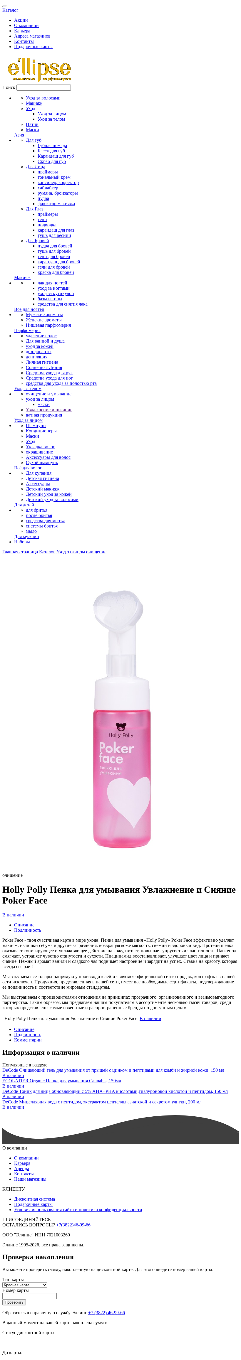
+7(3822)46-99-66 (73, 1224)
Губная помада (52, 145)
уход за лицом (40, 399)
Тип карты (13, 1279)
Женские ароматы (44, 319)
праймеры (48, 171)
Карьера (22, 30)
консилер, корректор (58, 182)
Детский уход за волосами (52, 499)
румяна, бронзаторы (58, 193)
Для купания (38, 473)
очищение (96, 551)
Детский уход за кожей (49, 494)
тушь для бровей (54, 251)
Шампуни (36, 425)
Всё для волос (28, 467)
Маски (32, 129)
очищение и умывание (48, 393)
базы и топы (50, 298)
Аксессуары (38, 483)
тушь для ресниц (54, 235)
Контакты (24, 41)
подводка (47, 224)
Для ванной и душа (45, 340)
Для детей (24, 504)
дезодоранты (38, 351)
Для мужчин (26, 536)
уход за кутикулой (56, 293)
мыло (31, 531)
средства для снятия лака (63, 303)
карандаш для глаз (56, 229)
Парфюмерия (27, 330)
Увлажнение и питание (49, 409)
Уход (30, 108)
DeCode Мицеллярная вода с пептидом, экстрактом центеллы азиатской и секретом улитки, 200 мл (102, 1101)
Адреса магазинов (32, 35)
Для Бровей (37, 240)
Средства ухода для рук (49, 372)
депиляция (36, 356)
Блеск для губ (51, 150)
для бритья (36, 510)
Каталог (10, 10)
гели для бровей (54, 266)
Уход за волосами (43, 97)
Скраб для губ (52, 161)
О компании (26, 25)
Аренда (21, 1168)
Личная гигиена (42, 362)
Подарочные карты (33, 46)
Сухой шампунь (42, 462)
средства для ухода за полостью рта (61, 383)
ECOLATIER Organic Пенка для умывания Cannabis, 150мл (61, 1080)
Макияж (34, 103)
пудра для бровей (55, 245)
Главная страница (20, 551)
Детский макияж (42, 488)
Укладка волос (40, 446)
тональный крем (54, 177)
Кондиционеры (41, 430)
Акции (21, 20)
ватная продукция (44, 414)
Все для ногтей (29, 309)
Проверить (14, 1302)
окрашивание (39, 451)
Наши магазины (30, 1179)
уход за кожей (39, 346)
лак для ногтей (52, 282)
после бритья (39, 515)
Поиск (8, 87)
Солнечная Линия (44, 367)
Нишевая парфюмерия (48, 325)
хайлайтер (48, 187)
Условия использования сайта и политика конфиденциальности (78, 1209)
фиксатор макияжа (56, 203)
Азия (19, 134)
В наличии (13, 914)
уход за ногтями (54, 288)
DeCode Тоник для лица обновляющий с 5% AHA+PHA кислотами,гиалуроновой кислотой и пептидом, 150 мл (115, 1091)
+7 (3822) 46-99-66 (106, 1312)
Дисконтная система (34, 1198)
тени (42, 219)
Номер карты (15, 1290)
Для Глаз (34, 208)
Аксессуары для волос (48, 457)
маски (44, 404)
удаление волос (41, 335)
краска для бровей (56, 272)
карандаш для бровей (59, 261)
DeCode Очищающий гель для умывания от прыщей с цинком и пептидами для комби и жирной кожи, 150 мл (113, 1070)
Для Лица (35, 166)
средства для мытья (45, 520)
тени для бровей (54, 256)
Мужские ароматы (44, 314)
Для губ (33, 140)
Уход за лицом (52, 113)
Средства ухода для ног (49, 377)
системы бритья (42, 525)
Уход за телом (51, 119)
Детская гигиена (42, 478)
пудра (43, 198)
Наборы (22, 541)
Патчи (32, 124)
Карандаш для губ (56, 156)
